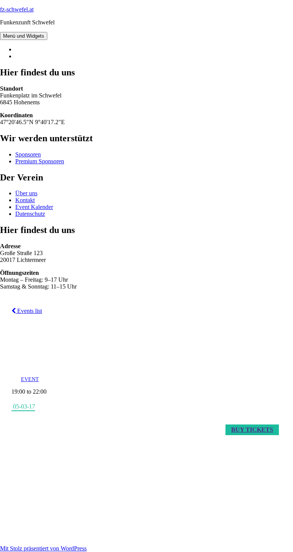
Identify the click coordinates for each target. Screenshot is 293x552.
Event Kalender (34, 207)
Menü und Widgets (23, 36)
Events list (29, 311)
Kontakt (25, 200)
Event (30, 379)
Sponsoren (28, 154)
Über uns (26, 193)
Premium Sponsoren (39, 161)
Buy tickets (252, 429)
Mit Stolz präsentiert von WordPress (43, 548)
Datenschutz (30, 214)
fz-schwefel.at (17, 9)
